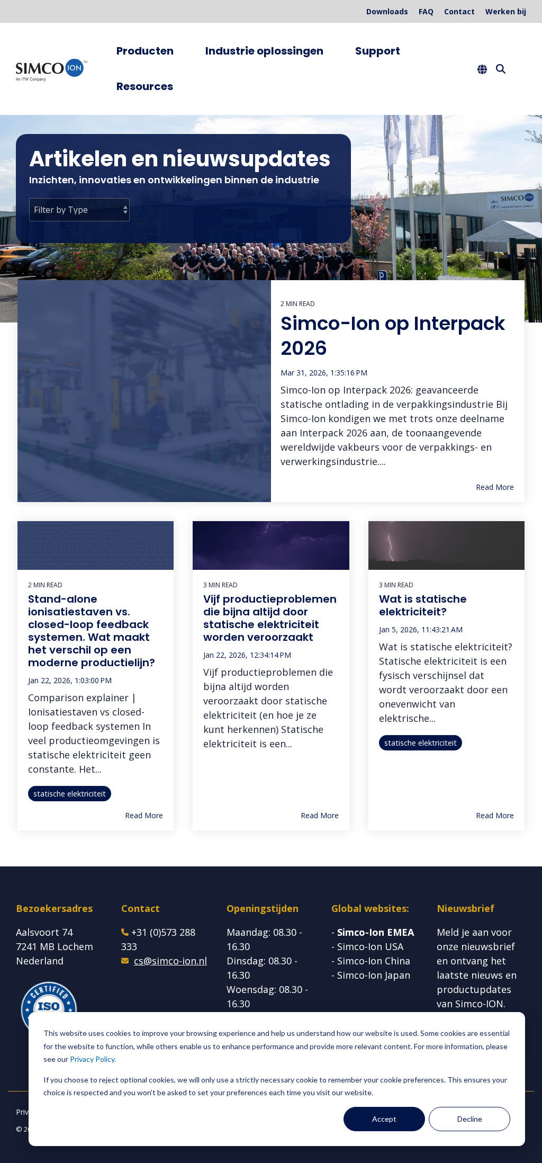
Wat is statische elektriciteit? (423, 605)
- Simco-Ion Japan (370, 975)
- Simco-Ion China (370, 960)
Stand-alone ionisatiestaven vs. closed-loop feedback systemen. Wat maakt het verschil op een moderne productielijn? (91, 631)
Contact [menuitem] (459, 11)
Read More (495, 487)
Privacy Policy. (93, 1058)
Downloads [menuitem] (387, 11)
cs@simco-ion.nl (170, 960)
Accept (384, 1118)
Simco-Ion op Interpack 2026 (393, 336)
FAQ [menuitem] (426, 11)
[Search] (501, 68)
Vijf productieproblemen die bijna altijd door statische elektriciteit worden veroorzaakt (270, 618)
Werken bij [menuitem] (505, 11)
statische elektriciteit (69, 794)
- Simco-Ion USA (367, 946)
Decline (469, 1118)
